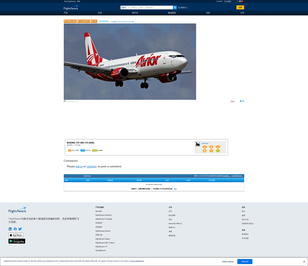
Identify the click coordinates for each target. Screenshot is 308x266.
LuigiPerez (204, 143)
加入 (175, 189)
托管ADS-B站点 (248, 224)
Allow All (245, 261)
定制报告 (99, 227)
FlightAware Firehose (104, 215)
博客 (170, 231)
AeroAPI (99, 211)
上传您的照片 (84, 21)
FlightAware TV (101, 247)
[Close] (304, 261)
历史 (170, 219)
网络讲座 (172, 236)
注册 (240, 7)
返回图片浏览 (71, 21)
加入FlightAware (70, 1)
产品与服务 (100, 207)
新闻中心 (172, 227)
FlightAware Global (103, 239)
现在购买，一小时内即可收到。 (233, 176)
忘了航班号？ (183, 7)
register (92, 166)
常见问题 (245, 238)
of (85, 150)
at (98, 150)
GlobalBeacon (101, 250)
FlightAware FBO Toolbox (105, 243)
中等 (67, 101)
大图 (71, 101)
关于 (170, 211)
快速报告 (99, 223)
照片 (243, 211)
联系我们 (245, 234)
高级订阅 (99, 235)
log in (79, 166)
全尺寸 (76, 101)
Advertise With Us (175, 224)
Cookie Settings (228, 261)
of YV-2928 (74, 150)
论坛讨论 (245, 219)
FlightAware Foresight (104, 219)
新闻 (243, 215)
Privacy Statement (137, 261)
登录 (78, 1)
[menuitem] (65, 12)
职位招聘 (172, 215)
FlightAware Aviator (103, 231)
